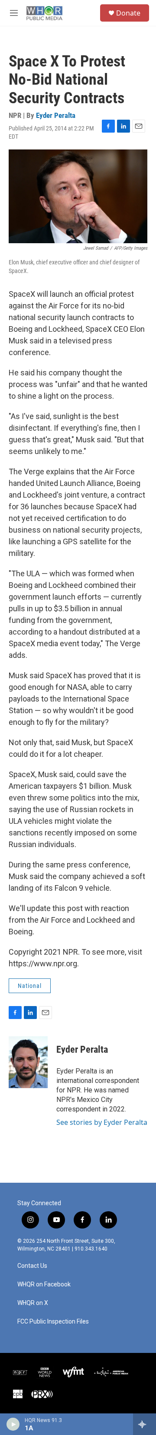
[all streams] (144, 1424)
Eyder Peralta (55, 115)
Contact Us (32, 1266)
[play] (13, 1424)
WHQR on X (32, 1303)
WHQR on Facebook (44, 1284)
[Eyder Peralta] (28, 1062)
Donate (128, 13)
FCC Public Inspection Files (53, 1321)
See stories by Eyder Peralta (101, 1122)
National (30, 985)
